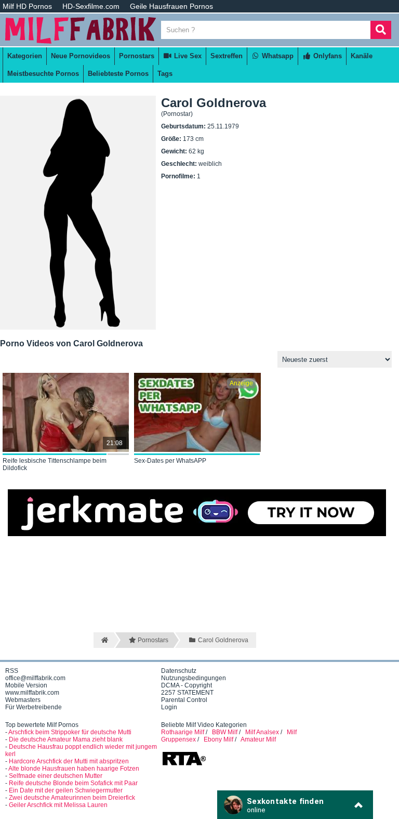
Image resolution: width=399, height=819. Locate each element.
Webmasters (23, 700)
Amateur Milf (258, 739)
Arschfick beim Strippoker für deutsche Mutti (69, 732)
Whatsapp (277, 56)
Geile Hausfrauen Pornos (171, 6)
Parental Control (184, 700)
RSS (11, 670)
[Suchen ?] (380, 30)
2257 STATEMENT (187, 692)
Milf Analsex (262, 732)
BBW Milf (224, 732)
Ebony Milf (218, 739)
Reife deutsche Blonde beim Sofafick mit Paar (73, 783)
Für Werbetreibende (33, 707)
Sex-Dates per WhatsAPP (170, 460)
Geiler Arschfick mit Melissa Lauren (58, 805)
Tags (164, 73)
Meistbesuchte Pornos (43, 73)
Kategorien (24, 56)
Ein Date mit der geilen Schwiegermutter (66, 790)
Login (169, 707)
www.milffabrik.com (32, 692)
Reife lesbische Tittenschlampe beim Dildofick (55, 464)
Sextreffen (226, 56)
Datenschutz (178, 670)
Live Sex (187, 56)
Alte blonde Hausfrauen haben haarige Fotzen (73, 768)
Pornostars (136, 56)
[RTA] (184, 764)
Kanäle (362, 56)
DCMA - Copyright (186, 685)
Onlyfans (326, 56)
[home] (104, 640)
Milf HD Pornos (27, 6)
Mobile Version (26, 685)
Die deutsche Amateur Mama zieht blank (66, 739)
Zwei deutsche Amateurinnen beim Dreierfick (72, 797)
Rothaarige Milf (182, 732)
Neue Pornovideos (80, 56)
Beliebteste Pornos (118, 73)
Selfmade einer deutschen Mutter (55, 775)
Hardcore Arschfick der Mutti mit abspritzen (69, 761)
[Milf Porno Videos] (80, 42)
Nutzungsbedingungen (193, 678)
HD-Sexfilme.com (90, 6)
